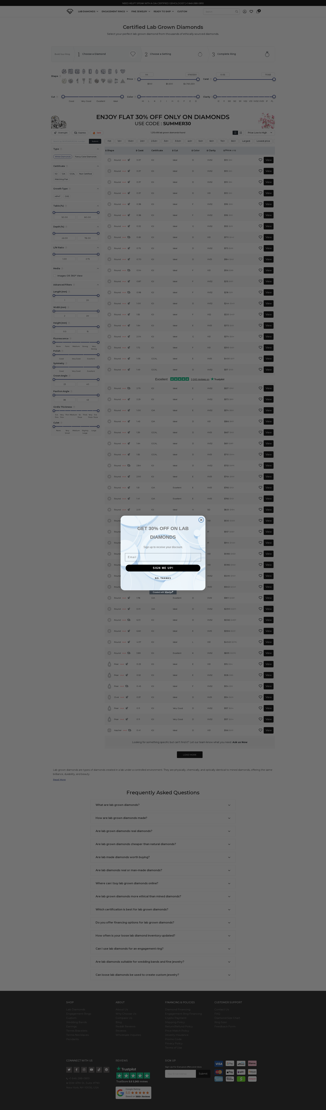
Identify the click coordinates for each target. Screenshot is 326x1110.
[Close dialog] (201, 519)
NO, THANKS (163, 578)
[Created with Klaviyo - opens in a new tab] (163, 592)
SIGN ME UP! (163, 568)
